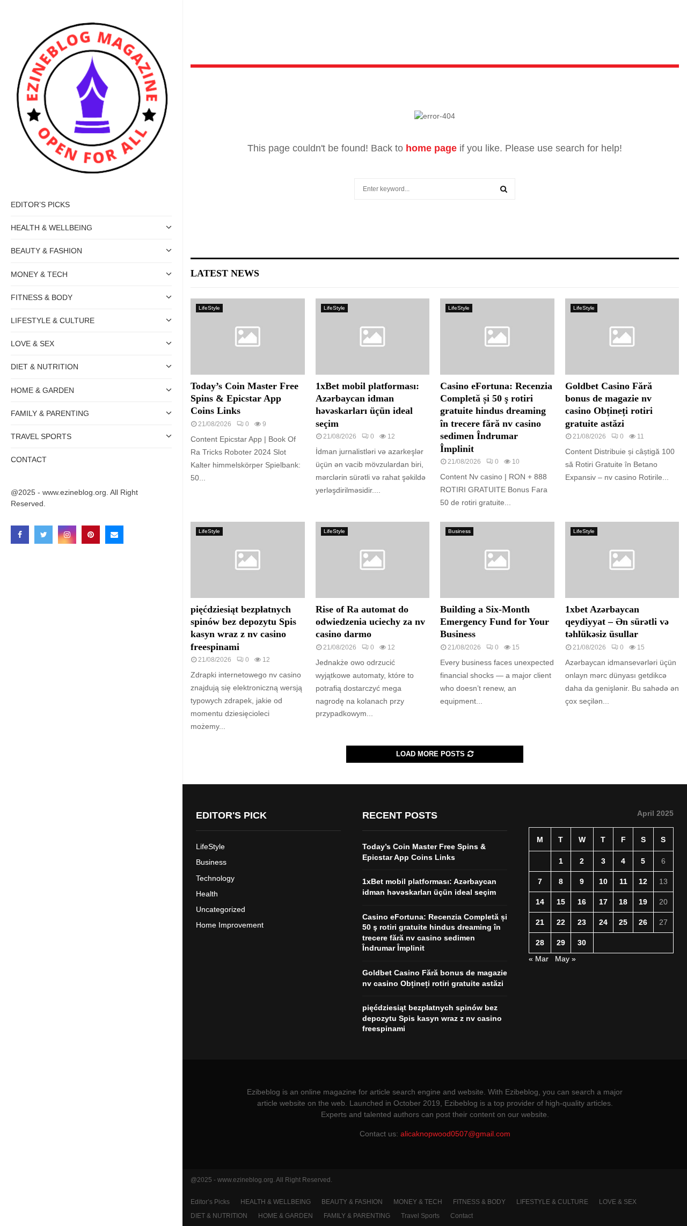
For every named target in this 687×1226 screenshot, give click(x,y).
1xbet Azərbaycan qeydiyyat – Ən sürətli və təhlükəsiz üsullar (617, 622)
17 (603, 901)
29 (561, 942)
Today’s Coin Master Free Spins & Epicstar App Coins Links (244, 399)
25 (623, 922)
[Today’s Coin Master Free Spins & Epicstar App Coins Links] (248, 336)
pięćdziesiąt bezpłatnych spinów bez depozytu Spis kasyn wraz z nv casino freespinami (432, 1018)
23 (582, 922)
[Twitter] (43, 535)
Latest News (225, 273)
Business (459, 531)
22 (561, 922)
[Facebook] (20, 535)
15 (561, 901)
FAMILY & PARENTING (50, 413)
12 (643, 881)
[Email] (114, 535)
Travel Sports (41, 436)
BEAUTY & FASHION (46, 250)
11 (623, 881)
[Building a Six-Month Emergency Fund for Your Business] (497, 560)
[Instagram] (67, 535)
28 (540, 942)
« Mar (539, 958)
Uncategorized (220, 909)
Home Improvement (230, 925)
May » (565, 958)
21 (540, 922)
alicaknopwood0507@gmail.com (455, 1133)
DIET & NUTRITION (44, 366)
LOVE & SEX (32, 343)
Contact (29, 459)
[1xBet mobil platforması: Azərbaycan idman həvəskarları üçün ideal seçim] (373, 336)
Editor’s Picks (40, 204)
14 (540, 901)
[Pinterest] (91, 535)
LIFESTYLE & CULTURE (52, 320)
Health (207, 893)
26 (643, 922)
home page (431, 148)
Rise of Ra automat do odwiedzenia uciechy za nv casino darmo (370, 622)
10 (603, 881)
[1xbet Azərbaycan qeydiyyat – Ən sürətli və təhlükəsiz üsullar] (622, 560)
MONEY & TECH (39, 274)
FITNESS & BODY (41, 297)
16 (582, 901)
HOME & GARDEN (42, 390)
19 (643, 901)
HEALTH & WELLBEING (51, 227)
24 (603, 922)
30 (582, 942)
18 (623, 901)
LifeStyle (209, 308)
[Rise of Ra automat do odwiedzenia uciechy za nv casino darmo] (373, 560)
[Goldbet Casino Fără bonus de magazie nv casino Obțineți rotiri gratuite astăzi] (622, 336)
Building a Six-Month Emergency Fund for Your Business (494, 622)
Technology (215, 878)
